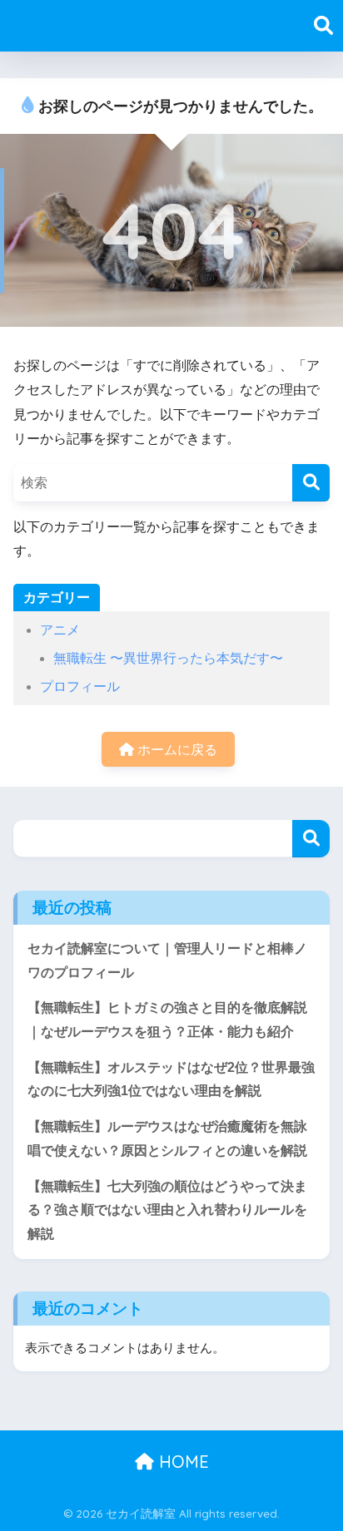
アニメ (60, 630)
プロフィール (80, 686)
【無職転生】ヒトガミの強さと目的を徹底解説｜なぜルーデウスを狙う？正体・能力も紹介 (167, 1019)
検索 (311, 838)
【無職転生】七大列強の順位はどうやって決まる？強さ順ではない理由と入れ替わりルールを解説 (167, 1210)
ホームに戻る (175, 750)
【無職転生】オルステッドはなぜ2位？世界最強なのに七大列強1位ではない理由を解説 (171, 1079)
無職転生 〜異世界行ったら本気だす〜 (168, 658)
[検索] (311, 482)
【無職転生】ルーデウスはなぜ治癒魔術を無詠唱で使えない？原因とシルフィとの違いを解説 (167, 1138)
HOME (181, 1461)
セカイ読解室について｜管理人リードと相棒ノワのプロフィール (167, 960)
